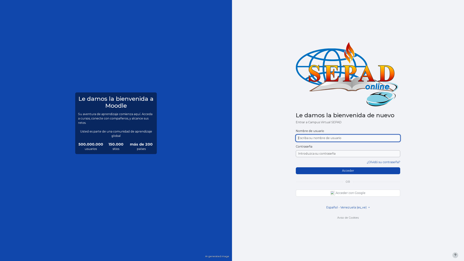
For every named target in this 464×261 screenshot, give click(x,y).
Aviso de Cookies (348, 217)
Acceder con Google (350, 193)
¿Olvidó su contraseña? (383, 162)
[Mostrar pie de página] (455, 255)
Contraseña (304, 146)
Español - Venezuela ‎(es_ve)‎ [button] (346, 207)
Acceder (348, 170)
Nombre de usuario (310, 131)
